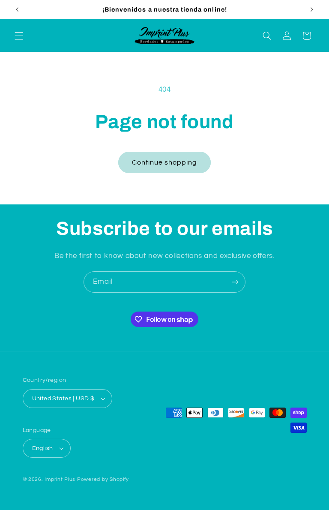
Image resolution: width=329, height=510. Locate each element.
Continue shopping (164, 162)
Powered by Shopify (103, 479)
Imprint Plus (60, 479)
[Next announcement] (311, 9)
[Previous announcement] (17, 9)
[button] (19, 35)
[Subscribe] (235, 281)
